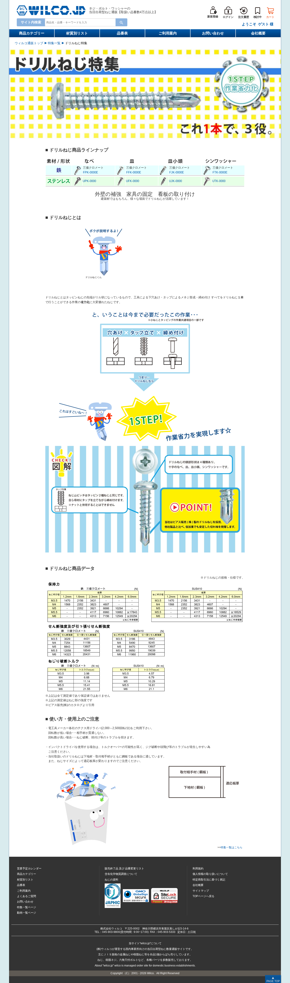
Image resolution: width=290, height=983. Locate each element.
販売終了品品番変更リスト (124, 868)
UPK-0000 (89, 181)
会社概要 (258, 33)
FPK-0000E (90, 172)
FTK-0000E (220, 172)
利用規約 (198, 868)
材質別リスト (77, 33)
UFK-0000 (132, 181)
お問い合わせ (213, 33)
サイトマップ (201, 890)
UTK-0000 (218, 181)
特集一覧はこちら (231, 847)
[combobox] (82, 22)
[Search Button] (121, 22)
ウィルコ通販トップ (29, 43)
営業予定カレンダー (29, 868)
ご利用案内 (168, 33)
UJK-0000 (175, 181)
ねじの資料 (111, 879)
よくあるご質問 (26, 896)
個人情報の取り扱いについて (210, 874)
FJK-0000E (176, 172)
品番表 (122, 33)
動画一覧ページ (26, 912)
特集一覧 (54, 43)
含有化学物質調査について (121, 874)
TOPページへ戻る (203, 896)
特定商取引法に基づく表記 (209, 879)
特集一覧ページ (26, 907)
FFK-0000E (133, 172)
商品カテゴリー (31, 33)
